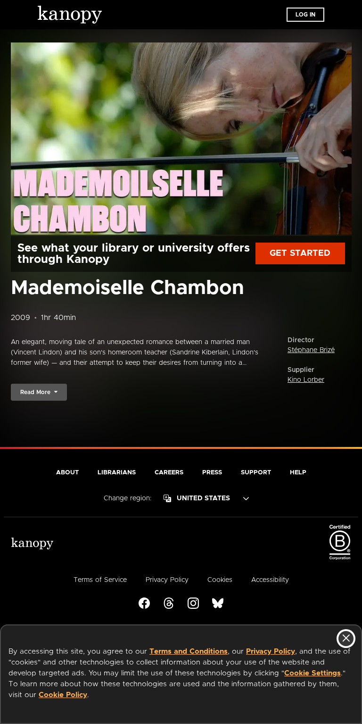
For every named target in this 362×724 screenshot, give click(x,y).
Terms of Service (100, 580)
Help (298, 473)
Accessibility (270, 580)
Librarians (117, 473)
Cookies (219, 580)
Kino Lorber (306, 380)
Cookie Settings (312, 673)
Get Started (300, 253)
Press (212, 473)
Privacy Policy (270, 651)
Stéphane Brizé (311, 350)
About (67, 473)
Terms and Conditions (188, 651)
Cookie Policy (63, 695)
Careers (169, 473)
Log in (305, 14)
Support (256, 473)
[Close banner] (346, 638)
